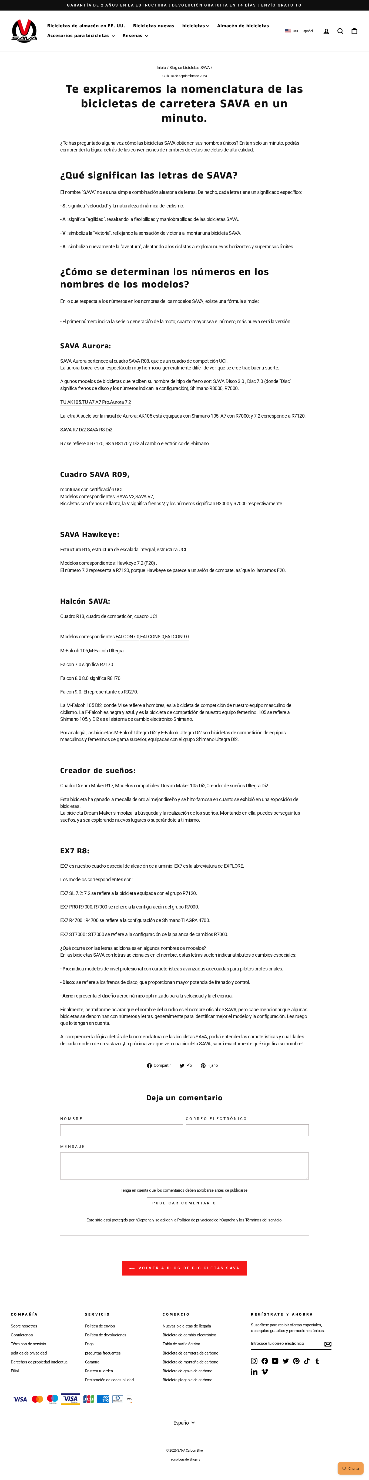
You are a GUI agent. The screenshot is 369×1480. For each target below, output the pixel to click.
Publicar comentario (184, 1203)
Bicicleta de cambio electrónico (189, 1335)
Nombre (71, 1118)
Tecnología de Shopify (184, 1459)
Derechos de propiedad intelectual (39, 1362)
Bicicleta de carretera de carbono (190, 1353)
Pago (89, 1344)
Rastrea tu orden (99, 1371)
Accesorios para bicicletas (78, 35)
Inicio (161, 67)
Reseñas (133, 35)
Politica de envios (100, 1326)
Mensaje (72, 1146)
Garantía (92, 1362)
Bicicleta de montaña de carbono (190, 1362)
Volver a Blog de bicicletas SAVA (188, 1268)
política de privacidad (28, 1353)
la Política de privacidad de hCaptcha (204, 1220)
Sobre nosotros (24, 1326)
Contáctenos (22, 1335)
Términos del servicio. (264, 1220)
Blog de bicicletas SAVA (189, 67)
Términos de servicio (28, 1344)
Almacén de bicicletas (243, 25)
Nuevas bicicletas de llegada (187, 1326)
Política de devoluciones (105, 1335)
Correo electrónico (217, 1118)
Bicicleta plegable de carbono (187, 1379)
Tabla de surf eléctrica (181, 1344)
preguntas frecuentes (103, 1353)
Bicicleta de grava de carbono (187, 1371)
